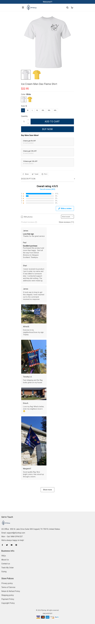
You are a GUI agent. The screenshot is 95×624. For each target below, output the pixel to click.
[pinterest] (17, 545)
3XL (49, 110)
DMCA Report (47, 613)
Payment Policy (7, 599)
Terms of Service (8, 587)
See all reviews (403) (47, 189)
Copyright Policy (8, 603)
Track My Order (7, 568)
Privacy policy (7, 583)
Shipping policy (7, 595)
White (28, 94)
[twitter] (7, 545)
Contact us (5, 564)
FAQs (3, 556)
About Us (5, 560)
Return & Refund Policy (10, 591)
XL (37, 110)
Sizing (3, 571)
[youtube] (12, 545)
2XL (43, 110)
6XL (55, 110)
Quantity (24, 116)
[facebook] (3, 545)
